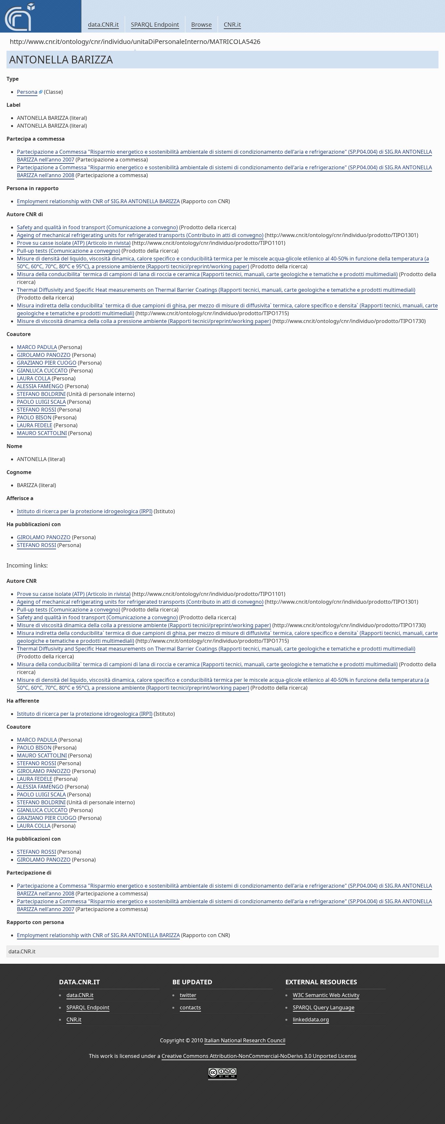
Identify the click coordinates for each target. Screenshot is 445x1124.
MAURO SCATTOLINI (42, 433)
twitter (188, 995)
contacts (190, 1007)
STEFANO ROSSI (36, 409)
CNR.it (232, 24)
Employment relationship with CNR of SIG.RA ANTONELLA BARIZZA (98, 201)
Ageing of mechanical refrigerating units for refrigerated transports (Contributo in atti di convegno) (140, 235)
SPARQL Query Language (323, 1007)
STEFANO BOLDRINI (41, 394)
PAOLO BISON (34, 417)
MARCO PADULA (37, 347)
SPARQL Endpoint (155, 24)
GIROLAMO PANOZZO (44, 354)
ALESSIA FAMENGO (40, 386)
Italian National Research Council (244, 1040)
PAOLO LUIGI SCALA (41, 401)
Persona (27, 91)
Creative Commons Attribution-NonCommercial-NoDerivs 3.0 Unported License (259, 1056)
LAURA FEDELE (34, 425)
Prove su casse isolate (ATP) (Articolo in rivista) (74, 242)
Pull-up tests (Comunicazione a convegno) (68, 250)
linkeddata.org (311, 1019)
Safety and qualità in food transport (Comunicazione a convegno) (97, 227)
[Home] (40, 16)
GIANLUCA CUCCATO (42, 370)
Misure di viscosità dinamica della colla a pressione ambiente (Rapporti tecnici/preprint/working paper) (144, 321)
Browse (201, 24)
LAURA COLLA (33, 378)
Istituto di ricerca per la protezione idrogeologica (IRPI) (84, 511)
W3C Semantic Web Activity (326, 995)
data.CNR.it (103, 24)
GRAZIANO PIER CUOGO (47, 362)
